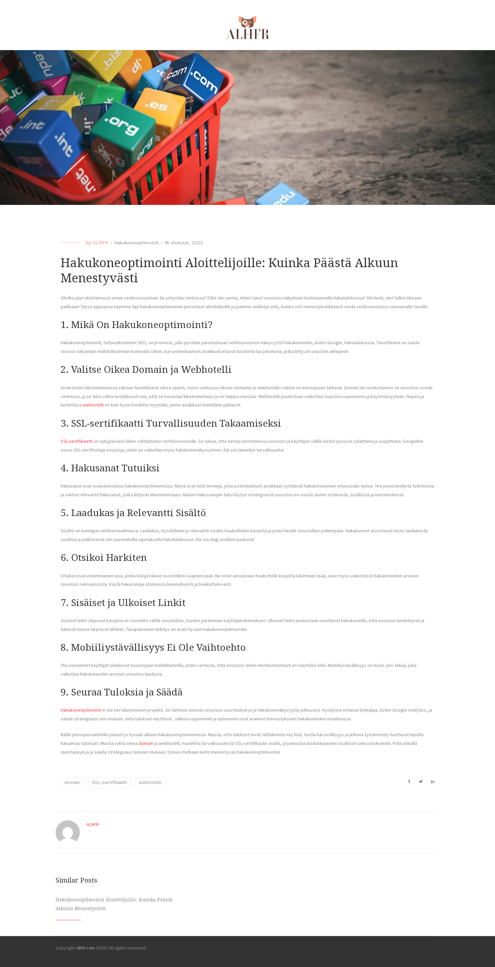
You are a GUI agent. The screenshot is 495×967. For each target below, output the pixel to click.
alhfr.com (85, 948)
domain (145, 743)
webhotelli (93, 405)
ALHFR (100, 242)
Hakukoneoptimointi (136, 242)
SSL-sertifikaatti (77, 441)
